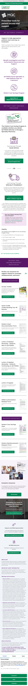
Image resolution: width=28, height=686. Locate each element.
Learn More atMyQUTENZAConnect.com (14, 98)
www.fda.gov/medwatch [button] (8, 651)
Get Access (14, 494)
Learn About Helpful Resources (14, 513)
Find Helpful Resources (14, 552)
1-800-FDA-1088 (11, 650)
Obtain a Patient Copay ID (14, 198)
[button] (25, 8)
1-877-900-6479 (22, 648)
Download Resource (7, 296)
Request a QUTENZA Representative (14, 3)
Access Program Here (14, 160)
